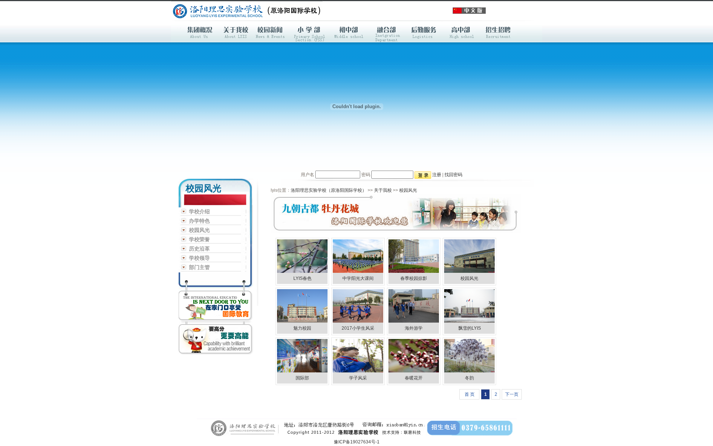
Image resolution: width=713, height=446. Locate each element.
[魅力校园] (302, 292)
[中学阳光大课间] (358, 243)
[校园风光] (469, 243)
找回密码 (453, 174)
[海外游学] (413, 292)
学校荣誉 (199, 239)
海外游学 (414, 328)
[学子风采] (358, 342)
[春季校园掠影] (413, 243)
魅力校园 (302, 328)
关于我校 (383, 190)
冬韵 (469, 378)
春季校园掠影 (413, 278)
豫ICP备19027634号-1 (357, 442)
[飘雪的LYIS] (469, 292)
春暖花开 (414, 378)
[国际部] (302, 342)
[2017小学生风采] (358, 292)
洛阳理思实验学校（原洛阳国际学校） (329, 190)
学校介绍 (199, 211)
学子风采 (358, 378)
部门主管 (199, 267)
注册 (436, 174)
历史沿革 (199, 249)
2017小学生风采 (358, 328)
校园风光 (199, 230)
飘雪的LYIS (469, 328)
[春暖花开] (413, 342)
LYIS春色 (302, 278)
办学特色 (199, 221)
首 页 (470, 394)
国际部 (302, 378)
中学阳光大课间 (358, 278)
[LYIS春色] (302, 243)
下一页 (511, 394)
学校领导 (199, 258)
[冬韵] (469, 342)
